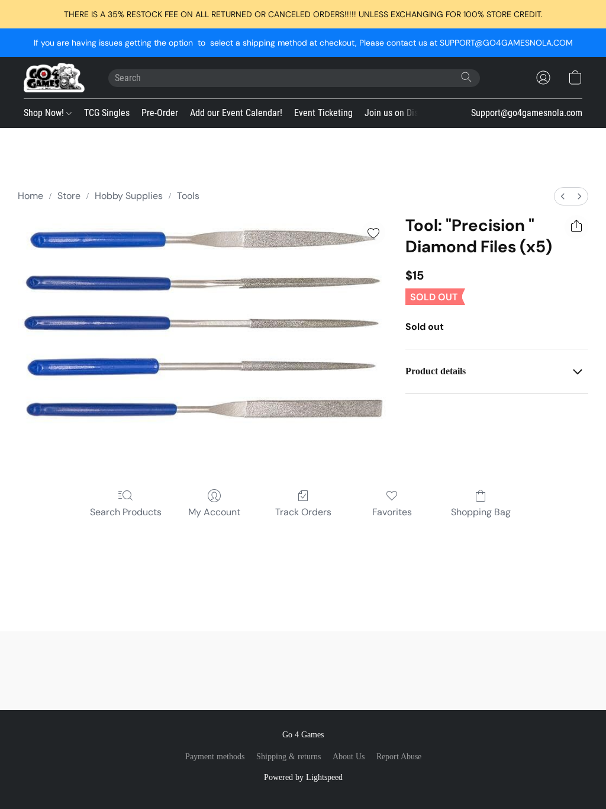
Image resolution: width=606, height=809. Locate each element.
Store (68, 196)
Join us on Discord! (401, 112)
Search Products (126, 512)
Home (30, 196)
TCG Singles (107, 112)
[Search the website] (466, 77)
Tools (188, 196)
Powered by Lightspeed (303, 777)
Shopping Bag (481, 512)
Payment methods (214, 756)
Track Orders (303, 512)
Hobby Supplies (129, 196)
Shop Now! (45, 112)
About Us (349, 756)
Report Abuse (398, 756)
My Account (214, 512)
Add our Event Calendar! (236, 112)
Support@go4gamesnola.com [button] (526, 112)
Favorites (392, 512)
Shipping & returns (288, 756)
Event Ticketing (323, 112)
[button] (54, 77)
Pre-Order (159, 112)
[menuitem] (563, 196)
